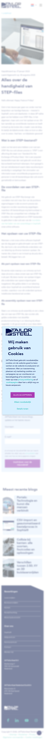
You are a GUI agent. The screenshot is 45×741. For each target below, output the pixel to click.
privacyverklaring (25, 379)
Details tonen (22, 409)
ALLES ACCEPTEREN (22, 395)
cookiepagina (12, 382)
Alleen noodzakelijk (22, 402)
